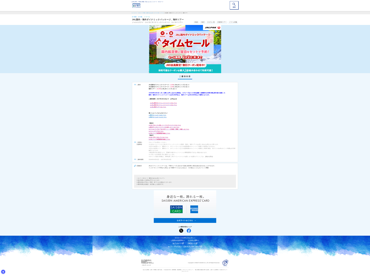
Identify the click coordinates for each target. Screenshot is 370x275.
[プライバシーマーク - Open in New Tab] (225, 262)
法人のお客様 (146, 269)
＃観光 (196, 22)
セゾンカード (177, 243)
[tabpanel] (185, 49)
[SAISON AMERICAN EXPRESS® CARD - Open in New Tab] (185, 222)
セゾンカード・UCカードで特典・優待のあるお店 (142, 12)
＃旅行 (203, 22)
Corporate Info (167, 269)
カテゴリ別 (156, 12)
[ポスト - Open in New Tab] (181, 231)
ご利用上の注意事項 (177, 240)
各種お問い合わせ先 (146, 265)
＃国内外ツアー (222, 22)
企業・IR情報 (153, 269)
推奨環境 (179, 269)
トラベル (162, 12)
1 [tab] (183, 71)
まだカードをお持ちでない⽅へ (184, 237)
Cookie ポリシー (223, 269)
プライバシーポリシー (187, 269)
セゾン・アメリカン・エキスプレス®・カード (184, 246)
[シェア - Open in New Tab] (189, 231)
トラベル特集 (233, 22)
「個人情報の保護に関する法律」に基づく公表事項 (206, 269)
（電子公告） (160, 269)
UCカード (191, 243)
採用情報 (174, 269)
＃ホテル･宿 (211, 22)
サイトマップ (185, 271)
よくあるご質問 (192, 240)
